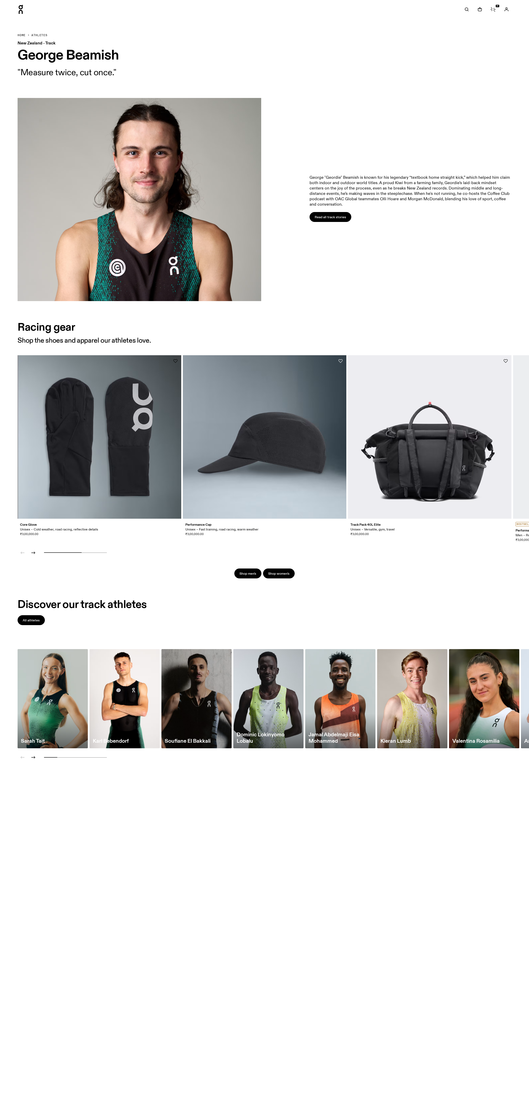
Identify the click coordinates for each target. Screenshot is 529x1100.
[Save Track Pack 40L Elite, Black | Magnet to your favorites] (506, 361)
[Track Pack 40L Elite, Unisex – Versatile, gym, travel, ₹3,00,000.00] (429, 437)
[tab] (467, 9)
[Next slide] (33, 553)
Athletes (39, 35)
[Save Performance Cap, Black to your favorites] (340, 361)
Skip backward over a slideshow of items (42, 537)
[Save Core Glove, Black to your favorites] (175, 361)
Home (22, 35)
